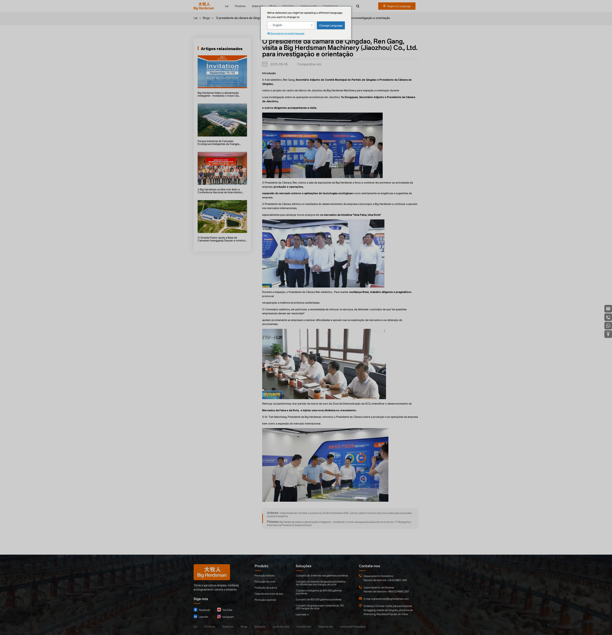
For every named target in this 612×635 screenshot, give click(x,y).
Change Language (330, 25)
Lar (227, 6)
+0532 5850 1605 (397, 580)
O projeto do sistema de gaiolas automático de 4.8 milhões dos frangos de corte (321, 583)
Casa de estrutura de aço (269, 593)
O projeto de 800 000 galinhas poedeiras (319, 599)
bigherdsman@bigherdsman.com (390, 598)
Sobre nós (257, 6)
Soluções (288, 6)
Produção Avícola (264, 575)
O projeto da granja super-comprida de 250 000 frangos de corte (320, 607)
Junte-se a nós (308, 6)
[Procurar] (358, 6)
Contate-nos (330, 6)
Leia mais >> (302, 614)
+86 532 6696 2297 (398, 591)
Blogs (273, 6)
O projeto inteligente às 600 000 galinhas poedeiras (319, 592)
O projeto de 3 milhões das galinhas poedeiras (322, 575)
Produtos (240, 6)
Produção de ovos (265, 581)
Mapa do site (325, 626)
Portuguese (396, 6)
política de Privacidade (353, 626)
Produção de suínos (266, 587)
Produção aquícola (265, 599)
